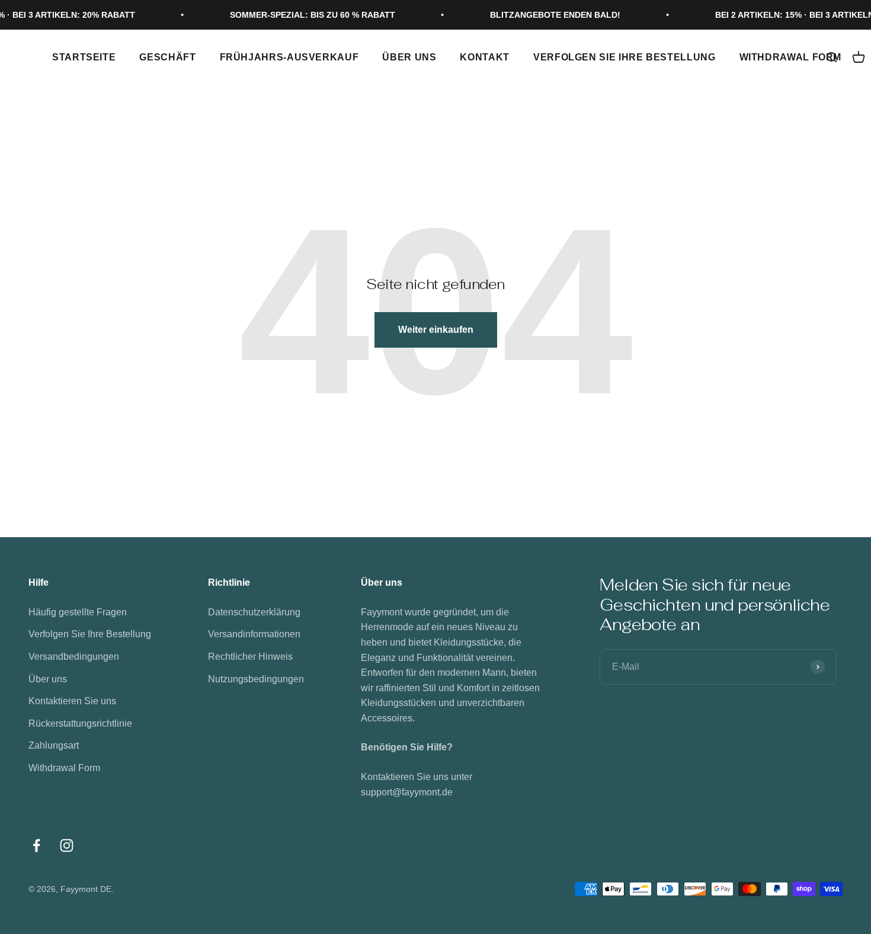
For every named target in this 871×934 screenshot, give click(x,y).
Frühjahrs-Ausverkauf (289, 57)
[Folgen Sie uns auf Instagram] (67, 845)
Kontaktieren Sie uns (72, 701)
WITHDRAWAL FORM (790, 57)
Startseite (84, 57)
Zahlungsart (53, 745)
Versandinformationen (254, 634)
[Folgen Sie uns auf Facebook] (36, 845)
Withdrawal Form (64, 768)
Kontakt (484, 57)
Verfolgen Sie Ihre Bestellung (624, 57)
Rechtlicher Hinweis (250, 656)
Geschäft (167, 57)
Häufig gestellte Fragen (77, 612)
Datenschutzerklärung (254, 612)
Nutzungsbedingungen (256, 679)
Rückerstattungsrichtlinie (80, 723)
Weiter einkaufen (435, 330)
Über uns (409, 57)
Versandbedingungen (73, 656)
